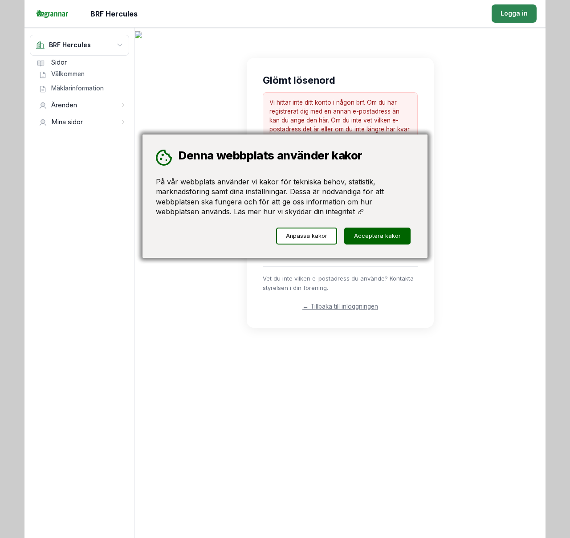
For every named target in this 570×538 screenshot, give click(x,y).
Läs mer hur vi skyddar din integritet (295, 211)
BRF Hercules (114, 13)
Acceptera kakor (377, 235)
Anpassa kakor (306, 235)
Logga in (514, 13)
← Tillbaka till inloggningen (340, 306)
